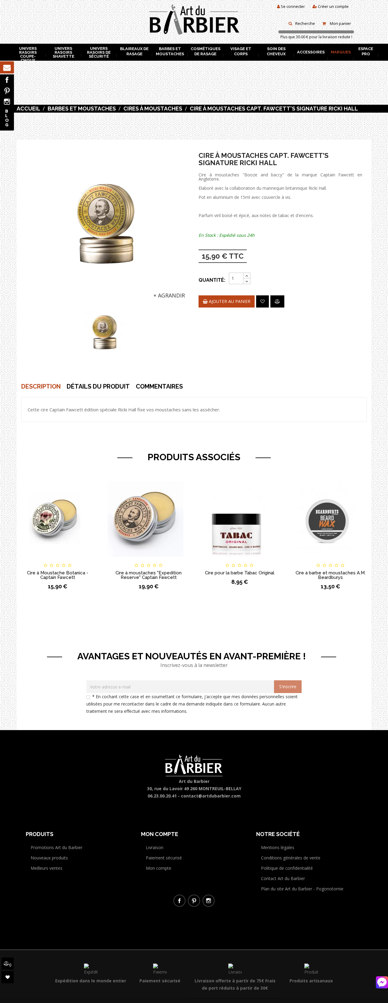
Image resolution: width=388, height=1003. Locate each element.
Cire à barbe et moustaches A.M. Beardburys (331, 575)
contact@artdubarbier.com (211, 796)
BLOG (7, 117)
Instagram (7, 101)
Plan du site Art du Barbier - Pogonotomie (302, 889)
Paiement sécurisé (164, 858)
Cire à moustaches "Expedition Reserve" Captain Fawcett (148, 575)
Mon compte (158, 868)
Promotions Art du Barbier (56, 847)
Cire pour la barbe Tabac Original (239, 573)
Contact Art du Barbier (283, 878)
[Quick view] (88, 560)
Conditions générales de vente (290, 858)
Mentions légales (277, 847)
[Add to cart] (27, 560)
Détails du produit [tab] (98, 386)
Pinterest (7, 90)
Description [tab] (41, 386)
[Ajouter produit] (277, 301)
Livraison (154, 847)
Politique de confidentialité (287, 868)
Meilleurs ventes (46, 868)
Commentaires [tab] (159, 386)
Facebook (7, 79)
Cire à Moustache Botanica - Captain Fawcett (57, 575)
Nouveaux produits (49, 858)
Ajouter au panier (229, 301)
